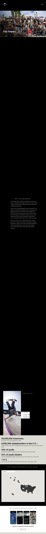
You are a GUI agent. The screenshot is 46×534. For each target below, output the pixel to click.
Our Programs (28, 430)
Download (23, 529)
